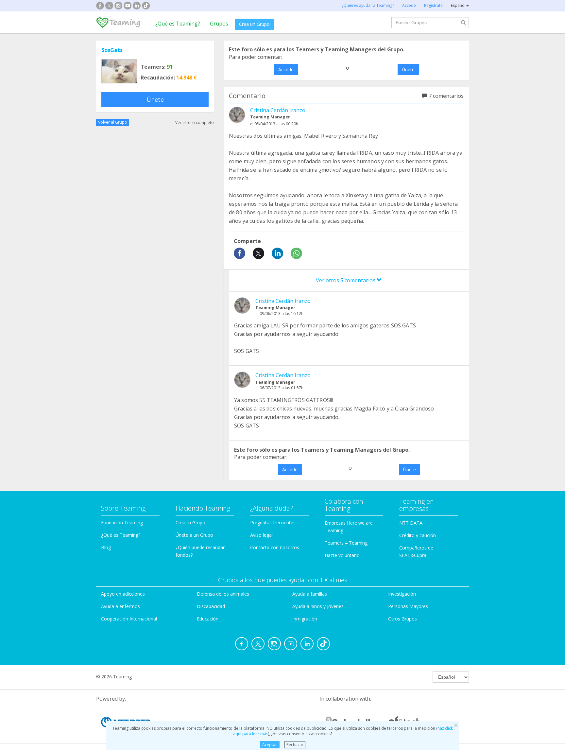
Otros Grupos (402, 619)
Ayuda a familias (309, 594)
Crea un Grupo (254, 24)
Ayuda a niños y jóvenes (318, 606)
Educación (207, 619)
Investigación (402, 594)
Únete (155, 99)
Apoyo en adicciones (123, 594)
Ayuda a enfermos (120, 606)
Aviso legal (261, 535)
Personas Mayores (408, 606)
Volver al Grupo (112, 122)
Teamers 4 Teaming (346, 543)
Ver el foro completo (194, 122)
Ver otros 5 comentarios (346, 280)
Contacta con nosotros (274, 547)
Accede (286, 69)
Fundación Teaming (122, 522)
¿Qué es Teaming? (177, 23)
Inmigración (304, 619)
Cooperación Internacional (129, 619)
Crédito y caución (417, 535)
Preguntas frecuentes (273, 522)
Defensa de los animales (223, 594)
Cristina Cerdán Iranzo (277, 110)
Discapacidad (211, 606)
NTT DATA (410, 523)
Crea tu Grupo (190, 522)
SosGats (112, 50)
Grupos (219, 23)
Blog (106, 547)
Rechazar (294, 744)
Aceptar (269, 744)
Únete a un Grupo (194, 535)
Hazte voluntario (342, 555)
